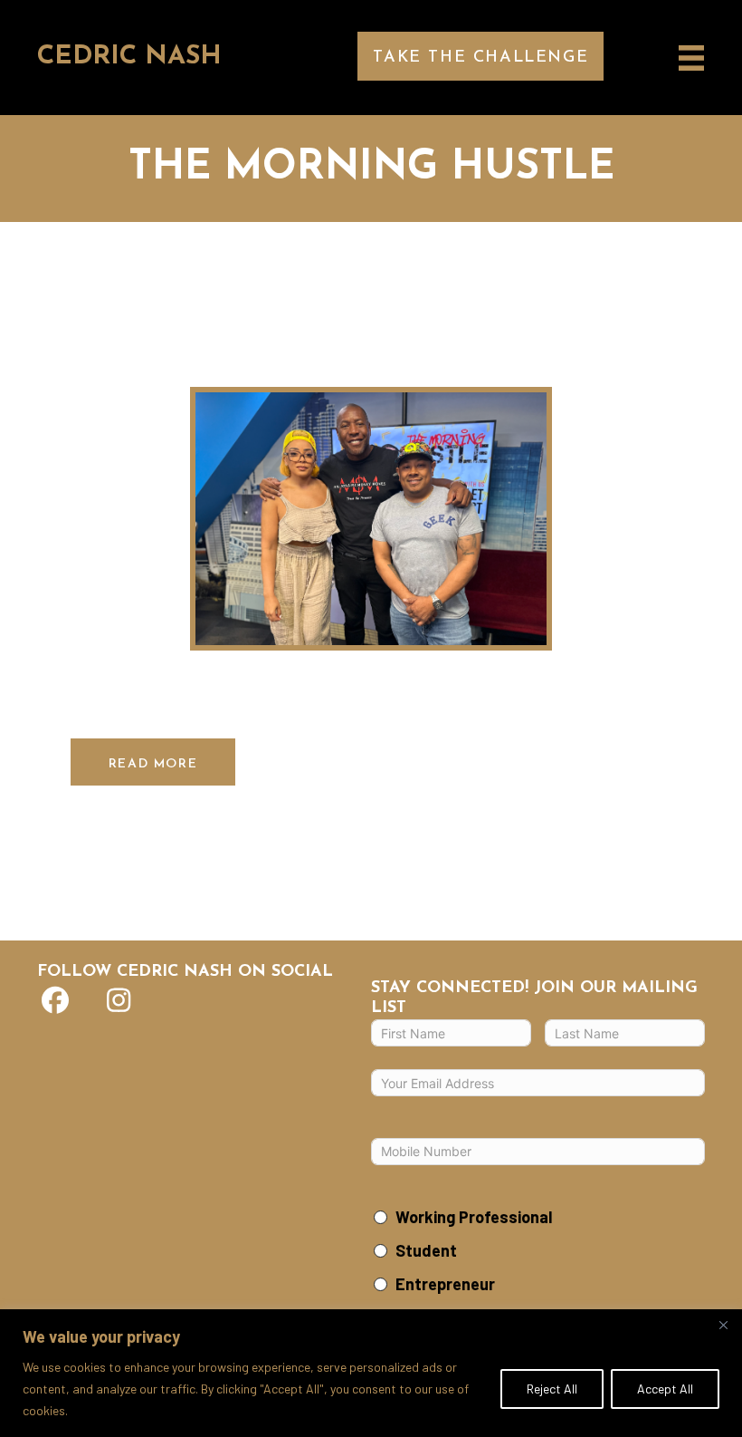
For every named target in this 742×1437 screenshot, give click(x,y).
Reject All (552, 1388)
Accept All (665, 1388)
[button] (480, 56)
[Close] (723, 1325)
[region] (371, 1373)
